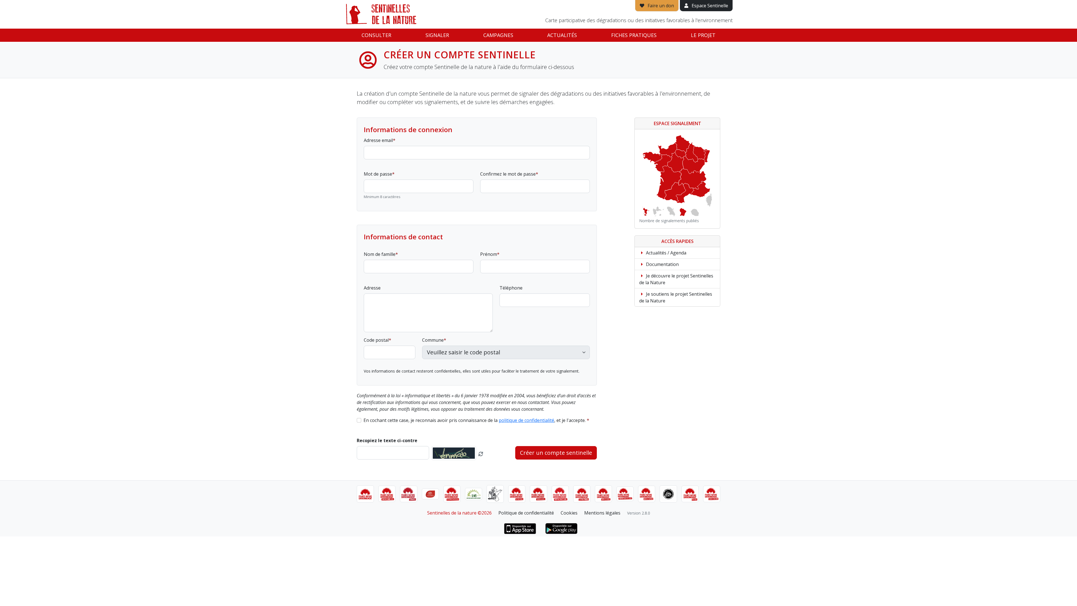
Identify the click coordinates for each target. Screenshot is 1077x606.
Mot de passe (378, 174)
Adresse (372, 288)
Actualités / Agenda (665, 253)
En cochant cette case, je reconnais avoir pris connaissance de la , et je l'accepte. (474, 420)
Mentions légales (602, 513)
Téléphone (511, 288)
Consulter (376, 35)
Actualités (562, 35)
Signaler (437, 35)
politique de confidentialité (526, 420)
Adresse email (378, 140)
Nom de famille (379, 254)
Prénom (488, 254)
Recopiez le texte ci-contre (387, 440)
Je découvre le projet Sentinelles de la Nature (676, 279)
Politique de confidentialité (526, 513)
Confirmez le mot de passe (508, 174)
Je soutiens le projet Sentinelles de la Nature (675, 297)
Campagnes (498, 35)
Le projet (703, 35)
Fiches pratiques (634, 35)
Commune (433, 340)
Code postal (376, 340)
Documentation (662, 264)
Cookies (569, 513)
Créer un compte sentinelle (556, 452)
